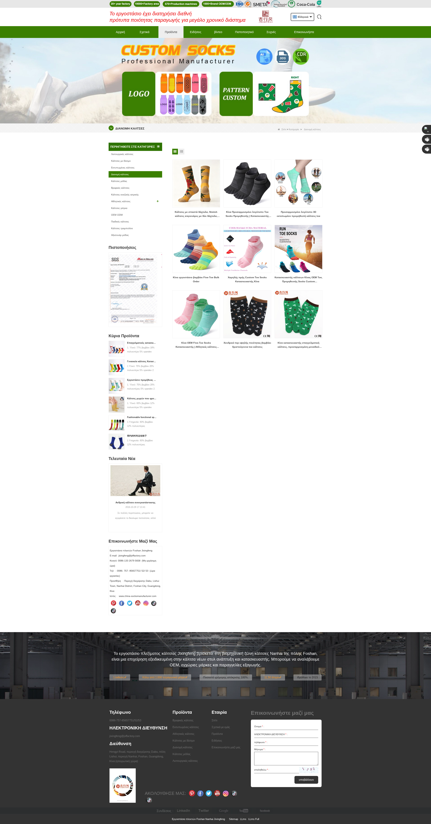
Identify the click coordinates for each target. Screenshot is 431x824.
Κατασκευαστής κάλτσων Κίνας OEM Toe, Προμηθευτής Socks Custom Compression (298, 279)
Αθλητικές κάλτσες (120, 201)
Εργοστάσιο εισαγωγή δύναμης (150, 511)
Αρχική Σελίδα (120, 34)
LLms (243, 819)
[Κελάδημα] (129, 603)
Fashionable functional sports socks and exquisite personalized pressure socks (142, 417)
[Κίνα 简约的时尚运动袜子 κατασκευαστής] (116, 441)
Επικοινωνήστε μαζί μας (304, 34)
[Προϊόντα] (215, 80)
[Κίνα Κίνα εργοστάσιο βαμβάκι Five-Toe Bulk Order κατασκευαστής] (196, 249)
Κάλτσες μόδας (119, 181)
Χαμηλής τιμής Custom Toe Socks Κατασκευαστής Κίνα (247, 279)
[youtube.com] (244, 810)
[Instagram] (146, 603)
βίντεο (218, 32)
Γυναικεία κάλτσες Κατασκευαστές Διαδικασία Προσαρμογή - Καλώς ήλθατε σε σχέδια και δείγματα (142, 361)
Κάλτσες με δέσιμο (121, 161)
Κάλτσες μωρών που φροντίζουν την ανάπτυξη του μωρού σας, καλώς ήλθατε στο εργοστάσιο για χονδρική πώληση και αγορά (142, 398)
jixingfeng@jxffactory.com (124, 736)
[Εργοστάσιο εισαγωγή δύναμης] (150, 485)
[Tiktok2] (113, 610)
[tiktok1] (154, 603)
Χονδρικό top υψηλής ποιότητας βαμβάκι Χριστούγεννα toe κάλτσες (247, 344)
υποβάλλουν (306, 779)
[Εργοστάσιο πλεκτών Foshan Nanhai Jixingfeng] (266, 16)
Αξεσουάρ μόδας (120, 235)
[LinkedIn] (183, 810)
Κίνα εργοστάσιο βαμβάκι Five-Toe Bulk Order (196, 279)
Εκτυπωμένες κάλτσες (123, 167)
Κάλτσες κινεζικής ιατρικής (125, 194)
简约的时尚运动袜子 (137, 436)
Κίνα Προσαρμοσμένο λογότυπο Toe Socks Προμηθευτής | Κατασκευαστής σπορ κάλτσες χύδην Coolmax (247, 214)
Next (161, 284)
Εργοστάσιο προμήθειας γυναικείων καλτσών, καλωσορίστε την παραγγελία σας (142, 380)
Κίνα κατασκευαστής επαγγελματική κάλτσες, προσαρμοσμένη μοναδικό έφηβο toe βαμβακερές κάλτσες (298, 345)
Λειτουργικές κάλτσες (122, 154)
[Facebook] (121, 603)
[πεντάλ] (113, 603)
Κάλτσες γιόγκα (119, 208)
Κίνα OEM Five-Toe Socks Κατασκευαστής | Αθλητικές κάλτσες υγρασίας (196, 345)
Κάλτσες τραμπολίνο (122, 228)
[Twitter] (203, 810)
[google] (224, 810)
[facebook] (264, 810)
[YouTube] (138, 603)
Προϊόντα (171, 32)
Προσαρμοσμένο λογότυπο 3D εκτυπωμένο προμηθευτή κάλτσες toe (298, 214)
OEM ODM (117, 214)
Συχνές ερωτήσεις (273, 34)
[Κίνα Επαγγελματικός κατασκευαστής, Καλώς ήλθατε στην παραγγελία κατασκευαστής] (116, 348)
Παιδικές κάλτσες (120, 221)
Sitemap (233, 819)
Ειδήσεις (195, 32)
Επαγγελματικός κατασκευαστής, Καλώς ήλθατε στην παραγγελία (142, 343)
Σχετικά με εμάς (145, 34)
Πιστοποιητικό (244, 32)
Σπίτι (283, 129)
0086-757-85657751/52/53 (125, 720)
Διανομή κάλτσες (120, 174)
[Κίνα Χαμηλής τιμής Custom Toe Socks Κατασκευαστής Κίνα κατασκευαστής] (247, 249)
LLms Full (253, 819)
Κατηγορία (294, 129)
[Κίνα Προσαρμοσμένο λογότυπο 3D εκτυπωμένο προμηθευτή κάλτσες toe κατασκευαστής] (298, 183)
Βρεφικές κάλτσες (120, 187)
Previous (110, 284)
